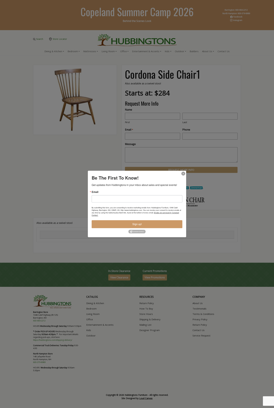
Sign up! (137, 224)
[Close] (183, 173)
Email (95, 192)
